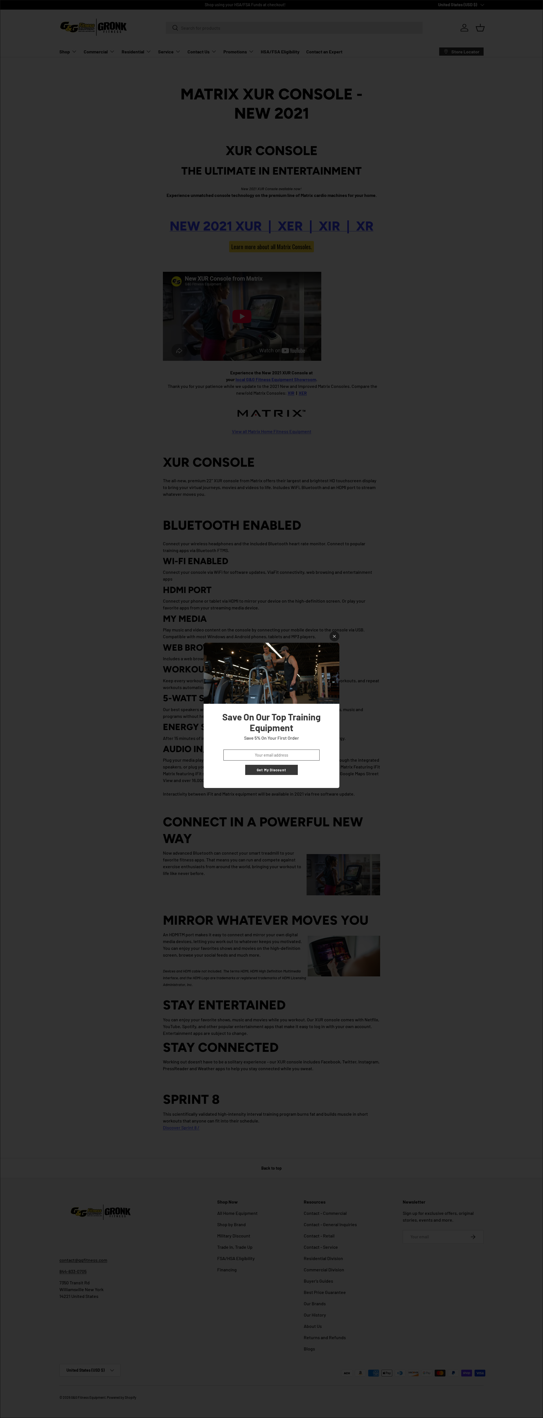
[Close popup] (334, 636)
